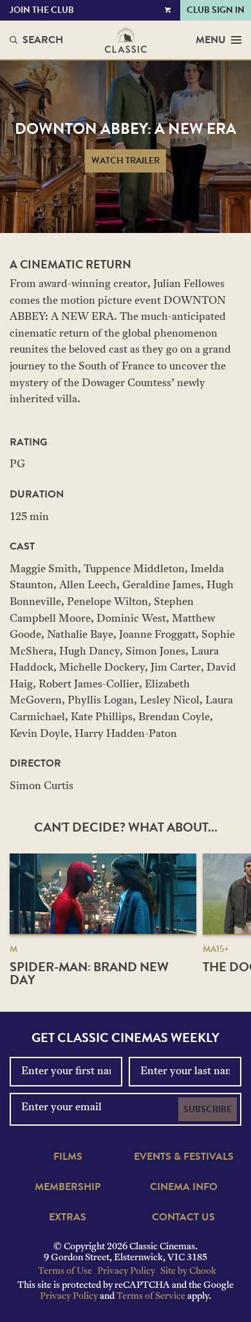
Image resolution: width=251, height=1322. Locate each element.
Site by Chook (188, 1271)
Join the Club (42, 10)
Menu (211, 40)
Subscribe (207, 1109)
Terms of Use (65, 1271)
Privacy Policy (126, 1271)
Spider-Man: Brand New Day (89, 973)
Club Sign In (216, 10)
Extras (67, 1217)
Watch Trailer (125, 160)
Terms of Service (150, 1296)
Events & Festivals (184, 1156)
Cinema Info (184, 1187)
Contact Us (183, 1217)
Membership (67, 1187)
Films (67, 1156)
